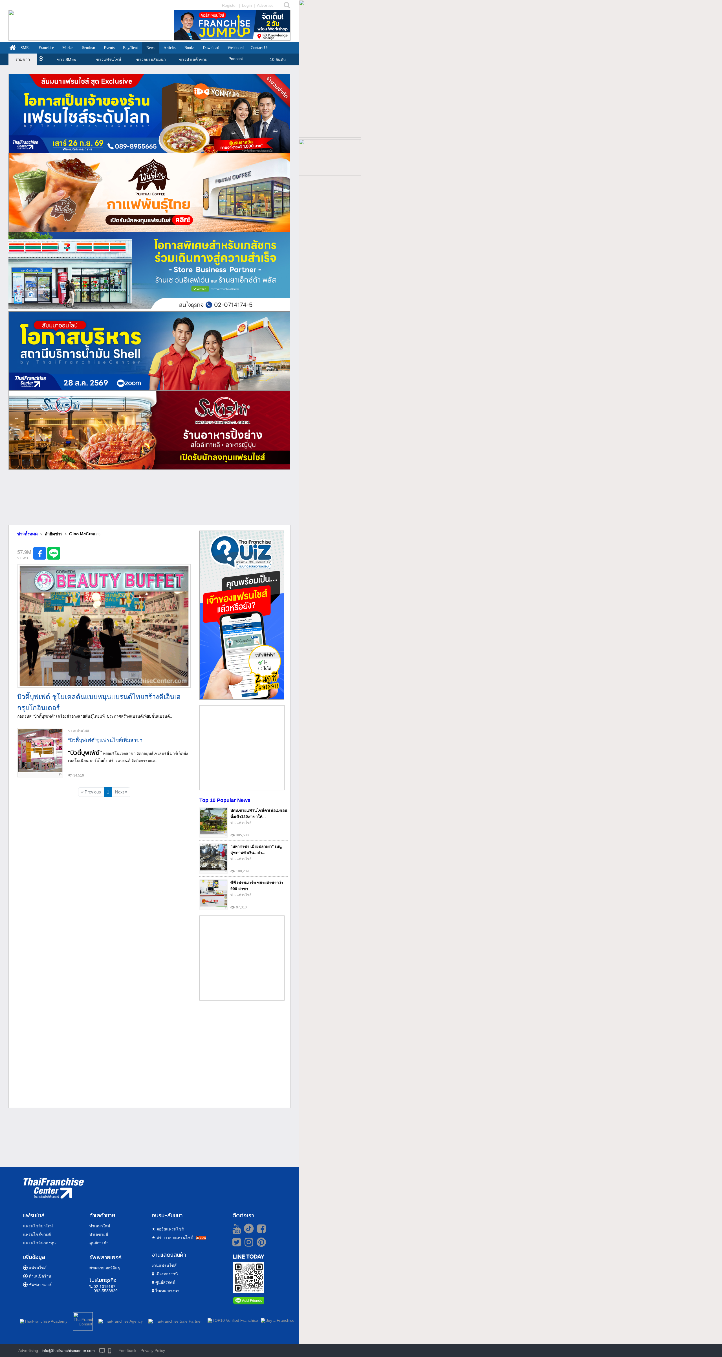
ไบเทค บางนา (166, 1291)
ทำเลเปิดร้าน (40, 1276)
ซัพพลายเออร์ (40, 1284)
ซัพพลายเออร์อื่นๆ (104, 1268)
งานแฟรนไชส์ (164, 1265)
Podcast (235, 58)
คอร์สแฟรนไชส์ (168, 1229)
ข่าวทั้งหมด (27, 533)
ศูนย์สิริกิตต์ (164, 1282)
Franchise (46, 48)
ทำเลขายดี (98, 1234)
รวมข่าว (23, 59)
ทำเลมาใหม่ (99, 1226)
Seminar (88, 48)
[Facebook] (260, 1228)
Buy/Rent (130, 48)
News (150, 48)
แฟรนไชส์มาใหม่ (38, 1226)
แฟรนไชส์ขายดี (37, 1234)
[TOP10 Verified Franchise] (233, 1320)
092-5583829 (106, 1291)
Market (68, 48)
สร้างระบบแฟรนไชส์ (172, 1237)
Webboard (236, 48)
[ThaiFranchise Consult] (83, 1320)
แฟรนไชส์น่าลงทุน (39, 1243)
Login (247, 5)
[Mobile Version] (111, 1350)
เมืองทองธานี (166, 1274)
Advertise (265, 5)
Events (109, 48)
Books (189, 48)
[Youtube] (236, 1228)
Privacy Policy (152, 1350)
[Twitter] (235, 1242)
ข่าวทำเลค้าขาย (193, 59)
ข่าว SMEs (66, 59)
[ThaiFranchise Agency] (121, 1320)
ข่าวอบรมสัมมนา (151, 59)
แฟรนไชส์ (38, 1267)
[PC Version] (102, 1350)
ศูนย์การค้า (99, 1243)
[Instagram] (247, 1244)
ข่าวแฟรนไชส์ (108, 59)
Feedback (127, 1350)
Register (229, 5)
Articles (170, 48)
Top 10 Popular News (224, 800)
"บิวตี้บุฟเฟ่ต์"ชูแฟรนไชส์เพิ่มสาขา (105, 740)
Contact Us (259, 48)
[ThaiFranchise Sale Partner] (175, 1320)
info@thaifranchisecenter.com (68, 1350)
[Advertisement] (149, 499)
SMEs (25, 48)
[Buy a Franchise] (277, 1320)
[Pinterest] (261, 1244)
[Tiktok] (247, 1228)
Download (211, 48)
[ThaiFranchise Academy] (45, 1320)
